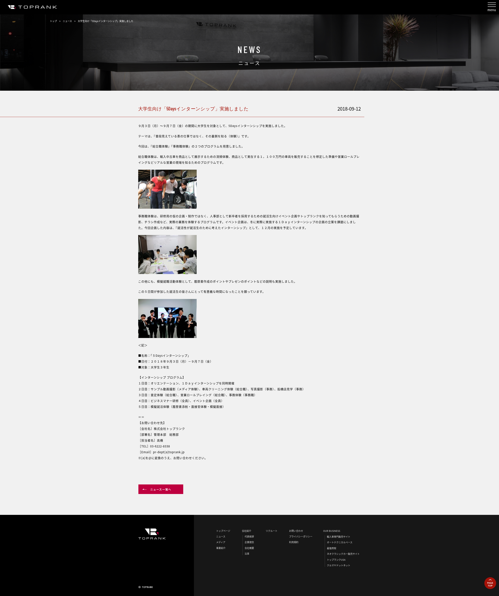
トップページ (223, 530)
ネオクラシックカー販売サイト (343, 553)
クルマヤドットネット (338, 565)
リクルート (271, 530)
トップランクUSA (336, 559)
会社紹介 (246, 530)
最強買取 (331, 548)
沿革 (247, 553)
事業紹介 (221, 548)
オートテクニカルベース (339, 542)
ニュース (67, 21)
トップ (53, 21)
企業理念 (249, 542)
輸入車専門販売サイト (338, 536)
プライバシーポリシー (300, 536)
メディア (220, 542)
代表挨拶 (249, 536)
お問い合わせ (296, 530)
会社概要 (249, 548)
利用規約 (293, 542)
